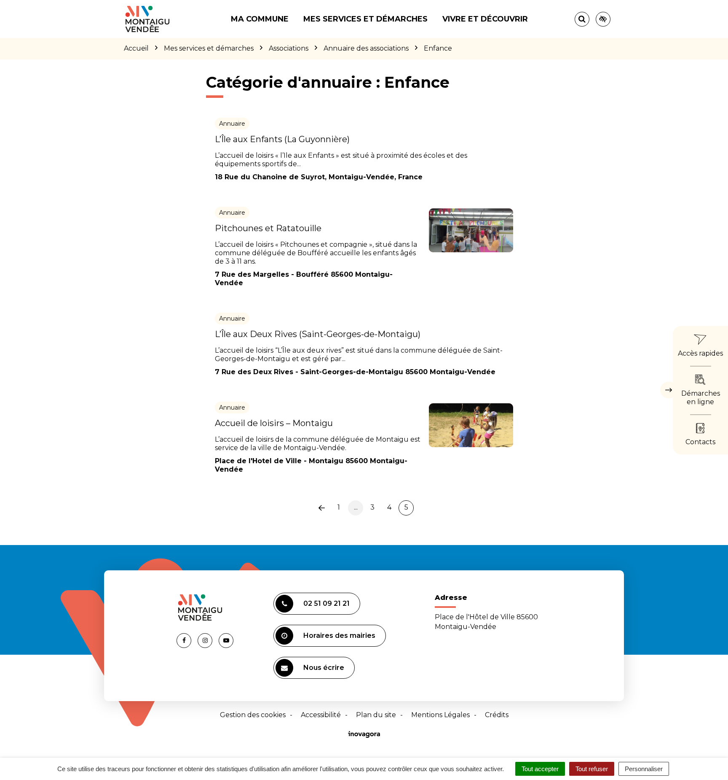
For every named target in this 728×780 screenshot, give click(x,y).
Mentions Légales (440, 715)
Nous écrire (323, 668)
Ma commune (260, 19)
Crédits (497, 715)
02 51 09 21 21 (326, 603)
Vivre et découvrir (485, 19)
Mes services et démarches (365, 19)
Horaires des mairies (339, 636)
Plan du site (376, 715)
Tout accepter (540, 768)
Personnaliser (644, 768)
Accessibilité (321, 715)
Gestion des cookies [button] (253, 715)
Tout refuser (591, 768)
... (356, 507)
